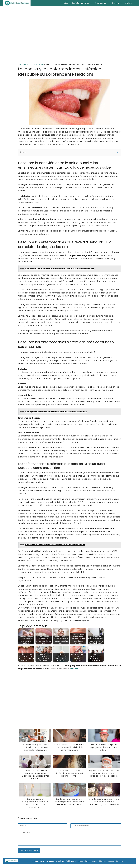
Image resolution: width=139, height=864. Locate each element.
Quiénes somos (91, 861)
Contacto (119, 861)
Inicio (66, 3)
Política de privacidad (74, 861)
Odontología (100, 3)
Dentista (115, 3)
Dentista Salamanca (80, 3)
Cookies (111, 861)
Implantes (129, 3)
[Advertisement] (69, 35)
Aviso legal (60, 861)
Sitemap (102, 861)
